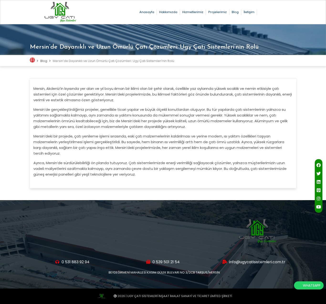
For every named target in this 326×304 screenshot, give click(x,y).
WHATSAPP (312, 285)
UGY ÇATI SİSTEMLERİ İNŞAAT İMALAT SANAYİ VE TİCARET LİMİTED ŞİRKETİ (179, 296)
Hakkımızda (168, 12)
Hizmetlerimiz (192, 12)
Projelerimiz (217, 12)
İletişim (249, 12)
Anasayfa (146, 12)
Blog (235, 12)
